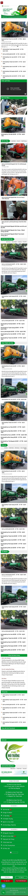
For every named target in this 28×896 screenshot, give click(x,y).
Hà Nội (5, 448)
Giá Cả (19, 241)
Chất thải (11, 448)
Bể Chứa (8, 241)
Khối (25, 449)
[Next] (24, 125)
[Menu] (2, 2)
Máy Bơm (13, 768)
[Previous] (2, 125)
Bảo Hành (14, 241)
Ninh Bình (13, 141)
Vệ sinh (24, 768)
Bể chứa (17, 448)
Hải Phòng (23, 141)
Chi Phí (24, 241)
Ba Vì (18, 141)
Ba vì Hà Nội (23, 448)
